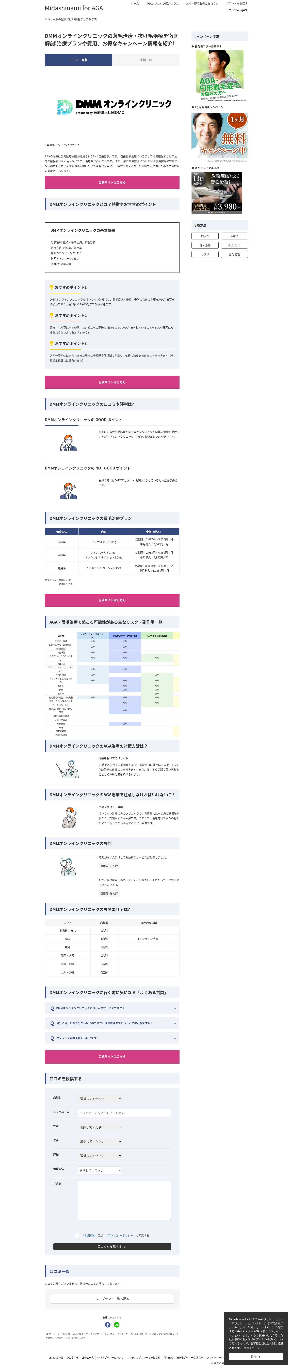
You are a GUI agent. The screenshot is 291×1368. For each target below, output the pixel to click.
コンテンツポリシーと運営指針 (143, 1357)
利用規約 (90, 1235)
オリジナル (234, 245)
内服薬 (205, 236)
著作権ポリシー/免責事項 (189, 1357)
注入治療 (205, 245)
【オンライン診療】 (149, 939)
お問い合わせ (56, 1357)
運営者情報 (72, 1357)
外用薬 (234, 236)
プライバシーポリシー (119, 1235)
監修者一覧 (88, 1357)
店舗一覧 (146, 60)
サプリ (205, 254)
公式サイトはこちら (112, 182)
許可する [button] (256, 1356)
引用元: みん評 (109, 866)
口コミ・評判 (78, 60)
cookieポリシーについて (110, 1357)
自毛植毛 (234, 254)
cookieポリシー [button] (253, 1348)
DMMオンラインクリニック (64, 145)
